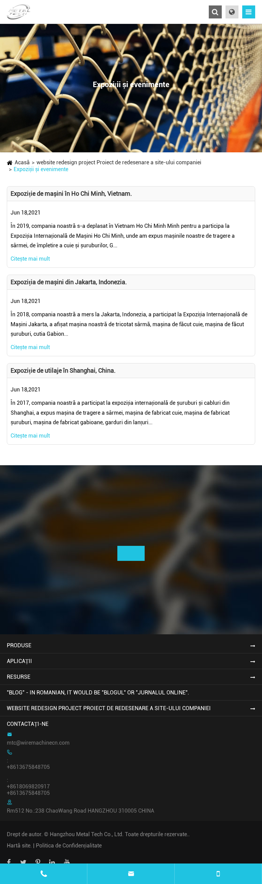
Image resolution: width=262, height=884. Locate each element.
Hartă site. (19, 845)
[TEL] (218, 874)
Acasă (22, 162)
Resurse (18, 677)
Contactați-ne (27, 724)
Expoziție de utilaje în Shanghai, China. (63, 370)
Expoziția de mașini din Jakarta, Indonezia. (69, 282)
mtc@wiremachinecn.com (38, 743)
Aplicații (19, 661)
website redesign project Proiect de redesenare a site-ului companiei (119, 162)
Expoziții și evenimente (41, 169)
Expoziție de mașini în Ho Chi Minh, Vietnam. (71, 193)
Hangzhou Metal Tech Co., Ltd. (86, 834)
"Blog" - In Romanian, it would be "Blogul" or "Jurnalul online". (98, 692)
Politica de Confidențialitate (69, 845)
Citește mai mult (30, 258)
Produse (19, 645)
